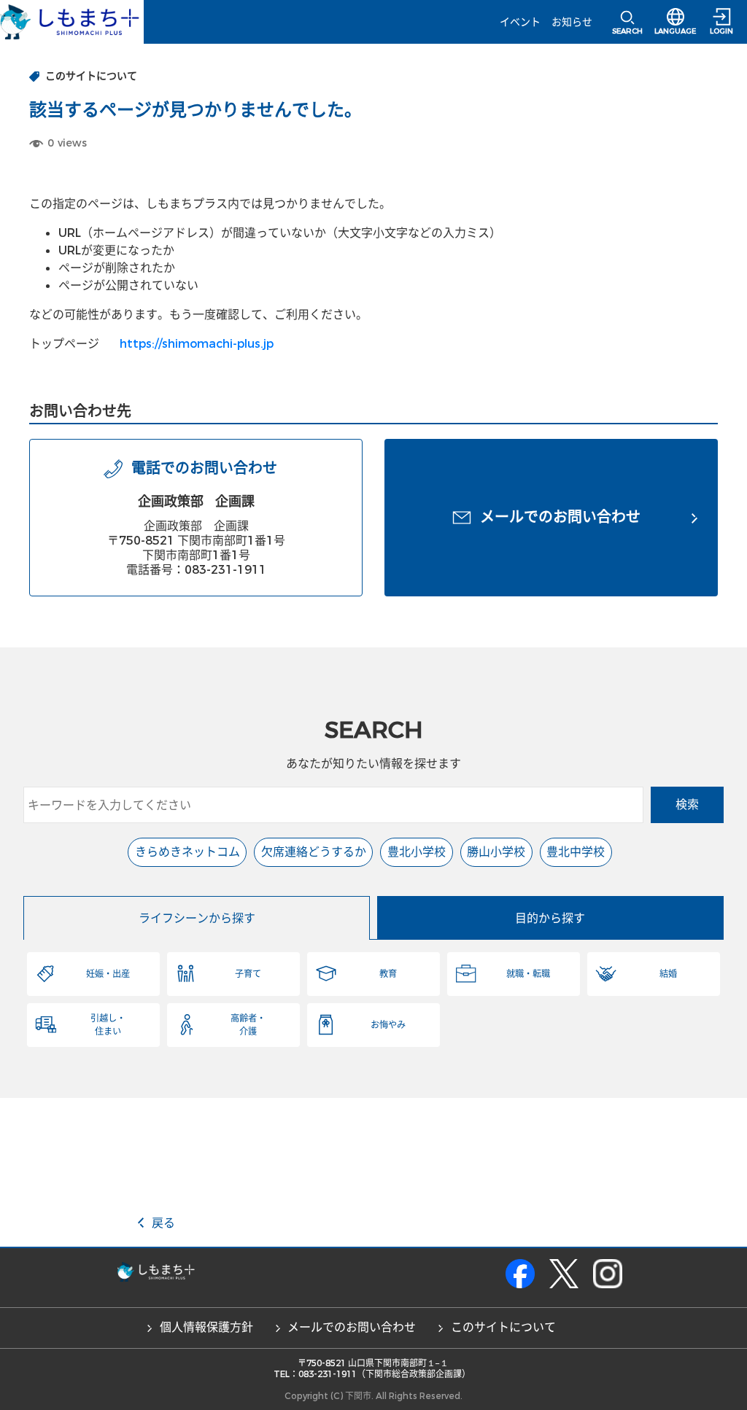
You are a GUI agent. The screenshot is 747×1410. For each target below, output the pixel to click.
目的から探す (550, 918)
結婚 (668, 974)
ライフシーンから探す (197, 918)
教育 (388, 974)
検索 (687, 804)
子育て (248, 974)
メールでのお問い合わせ (351, 1327)
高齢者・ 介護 (248, 1025)
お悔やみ (388, 1025)
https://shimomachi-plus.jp (197, 343)
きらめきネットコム (187, 852)
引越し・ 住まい (107, 1025)
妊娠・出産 (108, 974)
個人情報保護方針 (206, 1327)
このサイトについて (503, 1327)
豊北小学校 (416, 852)
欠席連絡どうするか (313, 852)
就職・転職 (528, 974)
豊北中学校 (575, 852)
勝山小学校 (496, 852)
